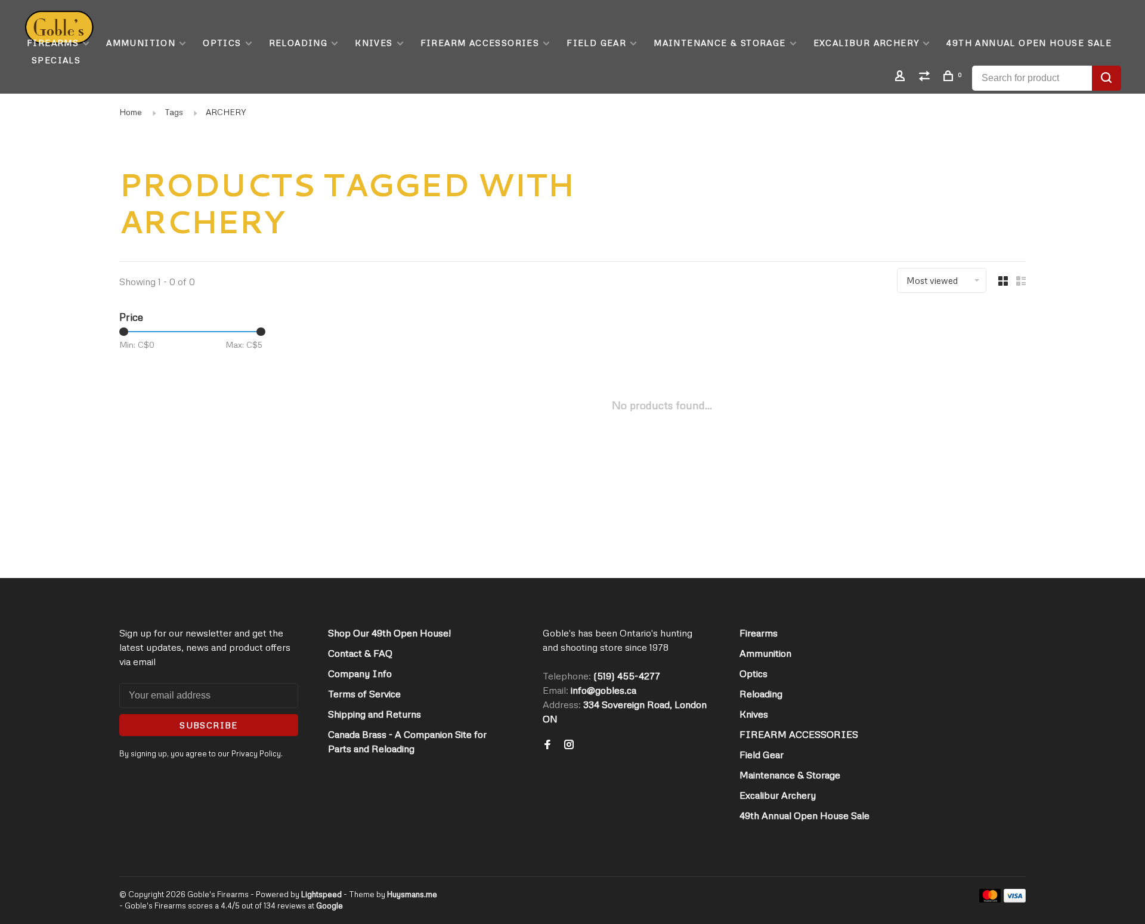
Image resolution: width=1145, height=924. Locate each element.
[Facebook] (547, 745)
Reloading (298, 43)
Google (329, 905)
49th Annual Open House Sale (1029, 43)
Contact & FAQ (360, 653)
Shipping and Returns (374, 714)
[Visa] (1015, 899)
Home (130, 112)
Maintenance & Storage (719, 43)
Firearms (53, 43)
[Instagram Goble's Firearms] (569, 745)
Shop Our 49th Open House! (389, 633)
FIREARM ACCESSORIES (480, 43)
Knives (373, 43)
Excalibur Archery (866, 43)
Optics (222, 43)
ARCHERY (226, 112)
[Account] (902, 77)
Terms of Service (364, 694)
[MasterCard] (990, 899)
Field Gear (596, 43)
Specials (56, 60)
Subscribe (209, 725)
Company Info (360, 673)
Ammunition (140, 43)
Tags (174, 112)
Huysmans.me (412, 894)
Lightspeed (321, 894)
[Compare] (926, 77)
